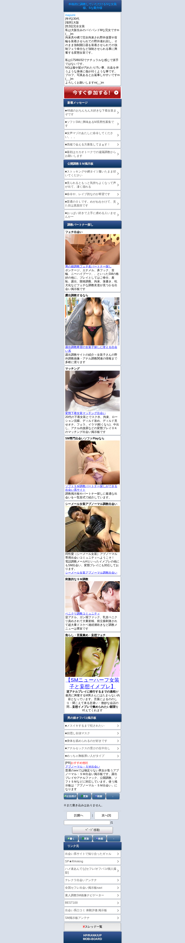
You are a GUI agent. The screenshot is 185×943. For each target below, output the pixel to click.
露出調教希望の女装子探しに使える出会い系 (91, 349)
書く (72, 838)
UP (100, 935)
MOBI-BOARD (92, 938)
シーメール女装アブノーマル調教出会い (91, 572)
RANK (92, 935)
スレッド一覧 (93, 926)
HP (85, 935)
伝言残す (71, 796)
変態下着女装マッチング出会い (85, 413)
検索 (99, 796)
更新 (85, 796)
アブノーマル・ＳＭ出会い (82, 766)
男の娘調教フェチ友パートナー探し (88, 266)
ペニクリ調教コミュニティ (82, 613)
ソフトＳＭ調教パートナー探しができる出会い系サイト (91, 488)
